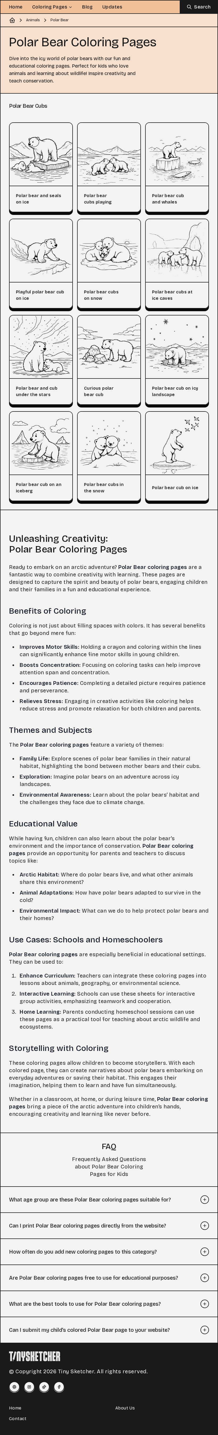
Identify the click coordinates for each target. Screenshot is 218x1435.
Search (202, 7)
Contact (18, 1418)
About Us (125, 1408)
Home (16, 7)
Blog (87, 7)
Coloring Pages (49, 7)
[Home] (12, 20)
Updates (112, 7)
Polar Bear (60, 20)
